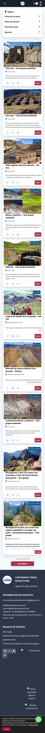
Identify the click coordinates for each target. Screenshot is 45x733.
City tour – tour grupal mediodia (21, 68)
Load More (22, 563)
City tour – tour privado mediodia (21, 115)
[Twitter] (9, 651)
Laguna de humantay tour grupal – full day (23, 317)
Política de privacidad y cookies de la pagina (21, 643)
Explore (38, 83)
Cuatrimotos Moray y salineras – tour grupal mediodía (23, 422)
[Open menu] (5, 3)
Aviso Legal (7, 631)
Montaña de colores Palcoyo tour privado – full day (21, 369)
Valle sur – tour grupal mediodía (20, 267)
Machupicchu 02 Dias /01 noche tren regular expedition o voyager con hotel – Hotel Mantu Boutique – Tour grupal (22, 531)
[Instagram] (14, 651)
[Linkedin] (5, 656)
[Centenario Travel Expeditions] (23, 3)
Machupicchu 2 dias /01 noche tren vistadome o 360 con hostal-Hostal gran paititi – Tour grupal (22, 475)
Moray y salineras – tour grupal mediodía (20, 216)
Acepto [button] (6, 729)
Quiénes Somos (9, 639)
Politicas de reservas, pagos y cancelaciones (21, 635)
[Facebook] (5, 651)
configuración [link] (33, 725)
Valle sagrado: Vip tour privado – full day (22, 166)
